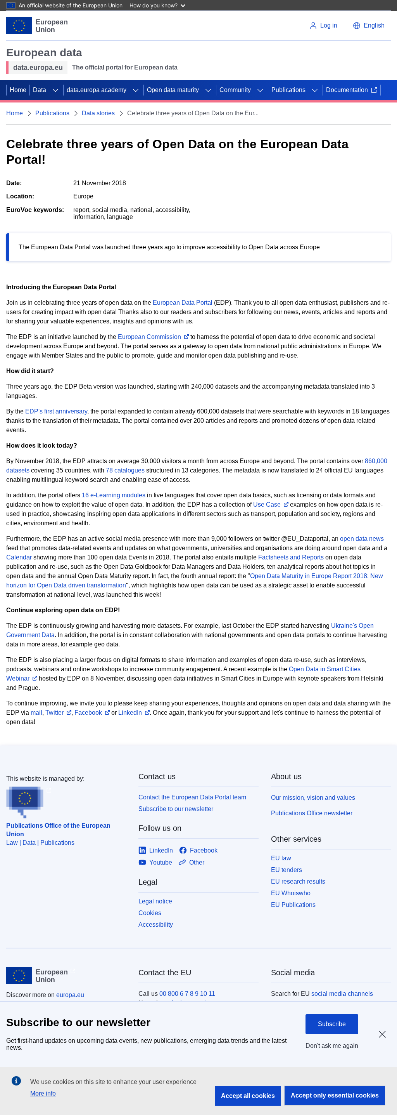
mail (36, 712)
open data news (362, 538)
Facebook (88, 712)
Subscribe (332, 1024)
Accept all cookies (248, 1095)
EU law (281, 858)
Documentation (347, 90)
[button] (369, 25)
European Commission (149, 336)
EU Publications (293, 904)
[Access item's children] (55, 90)
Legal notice (155, 901)
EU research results (298, 881)
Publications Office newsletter (311, 813)
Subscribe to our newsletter (175, 809)
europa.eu (70, 995)
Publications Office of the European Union (58, 829)
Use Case (267, 504)
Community (235, 90)
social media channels (342, 993)
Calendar (19, 557)
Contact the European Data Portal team (192, 797)
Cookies (149, 913)
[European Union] (36, 25)
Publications (288, 90)
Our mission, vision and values (313, 797)
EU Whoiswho (291, 893)
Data (39, 90)
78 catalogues (125, 470)
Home (18, 90)
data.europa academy (96, 90)
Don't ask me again (332, 1045)
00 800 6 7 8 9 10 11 (187, 993)
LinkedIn (130, 712)
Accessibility (155, 924)
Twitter (54, 712)
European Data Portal (182, 302)
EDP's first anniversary (56, 411)
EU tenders (286, 870)
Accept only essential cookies (335, 1095)
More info (43, 1093)
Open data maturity (173, 90)
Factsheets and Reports (291, 557)
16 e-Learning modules (113, 495)
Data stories (98, 113)
